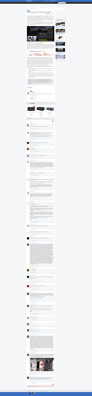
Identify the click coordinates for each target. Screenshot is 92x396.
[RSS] (33, 393)
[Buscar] (65, 2)
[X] (32, 393)
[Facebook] (31, 393)
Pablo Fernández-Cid (32, 13)
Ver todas (52, 103)
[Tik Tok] (29, 393)
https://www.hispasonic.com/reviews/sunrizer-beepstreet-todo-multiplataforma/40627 (40, 136)
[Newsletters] (35, 393)
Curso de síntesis (30, 87)
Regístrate (28, 386)
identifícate (32, 386)
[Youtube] (28, 393)
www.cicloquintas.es (31, 82)
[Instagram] (27, 393)
